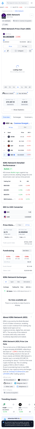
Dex (18, 282)
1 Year (19, 225)
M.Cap (11, 127)
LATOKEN (6, 374)
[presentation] (10, 380)
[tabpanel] (17, 69)
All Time (27, 225)
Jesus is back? (9, 93)
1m (14, 87)
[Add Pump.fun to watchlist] (13, 404)
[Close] (31, 415)
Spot (12, 282)
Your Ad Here (23, 93)
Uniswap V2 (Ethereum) (17, 372)
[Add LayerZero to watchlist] (29, 404)
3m (18, 87)
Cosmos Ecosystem (22, 123)
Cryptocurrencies (7, 11)
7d (10, 87)
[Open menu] (32, 15)
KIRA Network (19, 11)
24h (5, 87)
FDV (25, 127)
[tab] (10, 46)
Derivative (27, 282)
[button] (17, 7)
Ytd (26, 87)
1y (21, 87)
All (30, 87)
